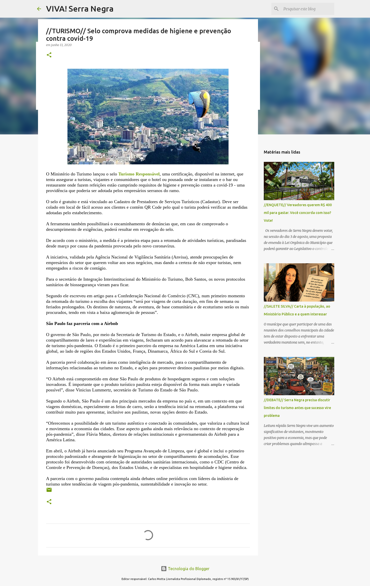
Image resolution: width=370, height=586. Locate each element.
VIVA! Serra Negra (80, 8)
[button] (49, 55)
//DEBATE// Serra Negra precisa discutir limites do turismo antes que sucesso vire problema (297, 408)
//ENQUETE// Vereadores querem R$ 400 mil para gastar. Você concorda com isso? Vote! (298, 213)
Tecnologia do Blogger (188, 568)
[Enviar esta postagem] (49, 491)
